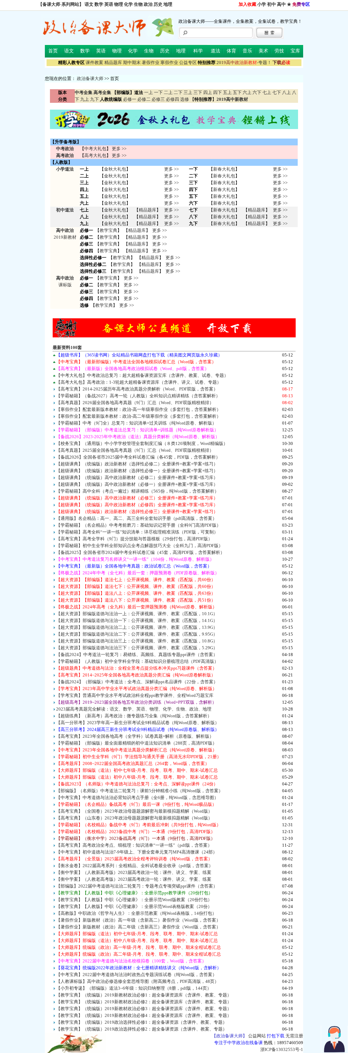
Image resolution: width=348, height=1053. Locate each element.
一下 (158, 92)
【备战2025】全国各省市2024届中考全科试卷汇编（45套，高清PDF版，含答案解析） (140, 552)
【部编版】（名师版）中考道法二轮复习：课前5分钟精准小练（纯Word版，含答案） (139, 790)
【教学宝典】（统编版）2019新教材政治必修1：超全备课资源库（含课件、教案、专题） (143, 995)
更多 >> (119, 148)
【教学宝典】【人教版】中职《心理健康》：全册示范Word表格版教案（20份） (134, 906)
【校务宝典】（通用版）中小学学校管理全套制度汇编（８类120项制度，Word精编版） (142, 443)
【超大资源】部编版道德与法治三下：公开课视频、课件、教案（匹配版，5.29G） (137, 647)
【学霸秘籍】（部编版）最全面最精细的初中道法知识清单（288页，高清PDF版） (136, 743)
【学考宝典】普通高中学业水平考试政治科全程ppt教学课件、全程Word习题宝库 (134, 695)
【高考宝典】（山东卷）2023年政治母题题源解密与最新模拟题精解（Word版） (134, 817)
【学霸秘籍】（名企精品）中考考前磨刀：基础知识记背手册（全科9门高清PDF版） (138, 525)
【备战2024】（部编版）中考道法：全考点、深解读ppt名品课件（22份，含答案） (137, 681)
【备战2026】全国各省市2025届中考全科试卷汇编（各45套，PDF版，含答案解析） (138, 457)
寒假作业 (169, 62)
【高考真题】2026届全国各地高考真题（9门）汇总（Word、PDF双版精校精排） (135, 402)
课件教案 (94, 62)
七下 (276, 92)
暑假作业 (150, 62)
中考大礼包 (95, 148)
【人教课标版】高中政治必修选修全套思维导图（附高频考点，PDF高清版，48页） (137, 981)
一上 (148, 92)
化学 (128, 4)
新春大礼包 (224, 169)
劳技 (279, 50)
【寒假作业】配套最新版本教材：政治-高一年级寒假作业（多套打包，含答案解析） (138, 409)
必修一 (129, 99)
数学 (98, 4)
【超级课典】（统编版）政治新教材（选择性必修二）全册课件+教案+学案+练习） (137, 463)
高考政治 (65, 155)
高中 (281, 4)
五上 (227, 92)
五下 (237, 92)
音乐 (247, 50)
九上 (84, 99)
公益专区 (188, 62)
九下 (94, 99)
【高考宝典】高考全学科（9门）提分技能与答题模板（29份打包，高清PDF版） (134, 538)
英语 (108, 4)
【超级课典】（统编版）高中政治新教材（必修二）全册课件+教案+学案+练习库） (137, 477)
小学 (261, 4)
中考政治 (65, 148)
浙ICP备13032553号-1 (281, 1049)
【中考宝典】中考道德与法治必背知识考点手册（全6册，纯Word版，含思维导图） (137, 797)
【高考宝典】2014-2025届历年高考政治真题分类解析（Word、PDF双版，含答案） (137, 389)
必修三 (158, 99)
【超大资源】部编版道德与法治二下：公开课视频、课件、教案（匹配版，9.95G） (137, 634)
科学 (198, 50)
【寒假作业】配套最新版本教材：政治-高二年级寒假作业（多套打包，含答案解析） (138, 416)
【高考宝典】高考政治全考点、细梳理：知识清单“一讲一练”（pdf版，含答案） (134, 845)
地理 (167, 4)
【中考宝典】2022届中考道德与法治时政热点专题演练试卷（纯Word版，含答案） (136, 974)
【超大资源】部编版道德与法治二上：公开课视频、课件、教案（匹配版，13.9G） (137, 627)
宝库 (295, 50)
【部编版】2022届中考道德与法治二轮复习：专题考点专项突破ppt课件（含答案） (137, 886)
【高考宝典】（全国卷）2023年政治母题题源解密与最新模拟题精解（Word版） (134, 811)
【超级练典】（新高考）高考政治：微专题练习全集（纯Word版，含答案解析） (134, 715)
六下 (257, 92)
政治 (148, 4)
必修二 (144, 99)
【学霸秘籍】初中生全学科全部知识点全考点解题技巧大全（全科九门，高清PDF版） (139, 545)
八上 (286, 92)
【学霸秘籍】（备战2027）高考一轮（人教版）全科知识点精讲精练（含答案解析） (138, 395)
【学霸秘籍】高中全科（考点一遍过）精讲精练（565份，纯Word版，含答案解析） (137, 491)
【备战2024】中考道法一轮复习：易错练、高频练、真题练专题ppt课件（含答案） (137, 654)
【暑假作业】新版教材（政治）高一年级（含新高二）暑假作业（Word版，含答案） (138, 920)
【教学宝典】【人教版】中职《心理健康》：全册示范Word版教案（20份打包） (134, 899)
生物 (138, 4)
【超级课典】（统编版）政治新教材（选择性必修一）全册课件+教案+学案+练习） (137, 470)
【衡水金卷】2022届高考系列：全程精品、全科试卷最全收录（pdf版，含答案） (134, 865)
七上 (266, 92)
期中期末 (132, 62)
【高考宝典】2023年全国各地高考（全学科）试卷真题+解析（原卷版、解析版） (135, 736)
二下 (178, 92)
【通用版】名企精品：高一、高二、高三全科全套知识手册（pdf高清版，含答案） (136, 518)
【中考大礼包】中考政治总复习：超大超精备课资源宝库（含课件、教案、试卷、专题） (142, 375)
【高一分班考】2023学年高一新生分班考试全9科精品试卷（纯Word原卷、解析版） (137, 722)
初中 (271, 4)
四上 (207, 92)
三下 (197, 92)
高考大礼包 (95, 155)
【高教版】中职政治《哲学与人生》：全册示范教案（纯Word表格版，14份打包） (136, 913)
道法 (215, 50)
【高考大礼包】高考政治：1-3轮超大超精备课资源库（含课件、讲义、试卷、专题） (138, 382)
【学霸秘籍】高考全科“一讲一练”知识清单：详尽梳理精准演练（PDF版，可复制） (137, 532)
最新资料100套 (67, 347)
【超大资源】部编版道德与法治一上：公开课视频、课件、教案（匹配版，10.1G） (137, 613)
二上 (168, 92)
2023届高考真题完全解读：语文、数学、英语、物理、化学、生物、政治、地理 (133, 709)
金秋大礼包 (115, 169)
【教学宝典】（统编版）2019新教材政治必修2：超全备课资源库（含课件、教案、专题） (143, 1001)
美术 (263, 50)
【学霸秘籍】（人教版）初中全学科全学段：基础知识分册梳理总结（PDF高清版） (137, 661)
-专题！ (244, 62)
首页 (53, 50)
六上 (247, 92)
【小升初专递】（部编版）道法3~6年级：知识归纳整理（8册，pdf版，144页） (133, 988)
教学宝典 (108, 230)
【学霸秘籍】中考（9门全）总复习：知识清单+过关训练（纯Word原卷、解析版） (136, 423)
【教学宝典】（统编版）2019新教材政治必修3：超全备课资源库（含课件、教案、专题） (143, 1008)
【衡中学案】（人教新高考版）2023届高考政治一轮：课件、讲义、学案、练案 (133, 872)
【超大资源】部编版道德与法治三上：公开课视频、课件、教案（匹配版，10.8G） (137, 640)
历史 (158, 4)
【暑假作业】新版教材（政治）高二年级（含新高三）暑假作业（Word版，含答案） (138, 926)
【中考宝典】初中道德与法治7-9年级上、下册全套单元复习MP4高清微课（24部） (136, 852)
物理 (118, 4)
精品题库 (113, 62)
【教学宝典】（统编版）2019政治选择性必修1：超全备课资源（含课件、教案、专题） (141, 1022)
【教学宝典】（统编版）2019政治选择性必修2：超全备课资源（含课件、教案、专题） (141, 1029)
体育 (231, 50)
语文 (89, 4)
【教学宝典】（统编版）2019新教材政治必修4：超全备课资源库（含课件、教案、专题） (143, 1015)
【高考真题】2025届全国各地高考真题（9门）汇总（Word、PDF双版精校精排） (135, 450)
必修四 (172, 99)
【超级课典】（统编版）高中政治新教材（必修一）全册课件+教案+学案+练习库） (137, 484)
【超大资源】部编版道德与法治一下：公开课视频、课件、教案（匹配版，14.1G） (137, 620)
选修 (184, 99)
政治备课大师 (90, 78)
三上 (188, 92)
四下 (217, 92)
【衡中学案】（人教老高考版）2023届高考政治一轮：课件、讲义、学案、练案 (133, 879)
